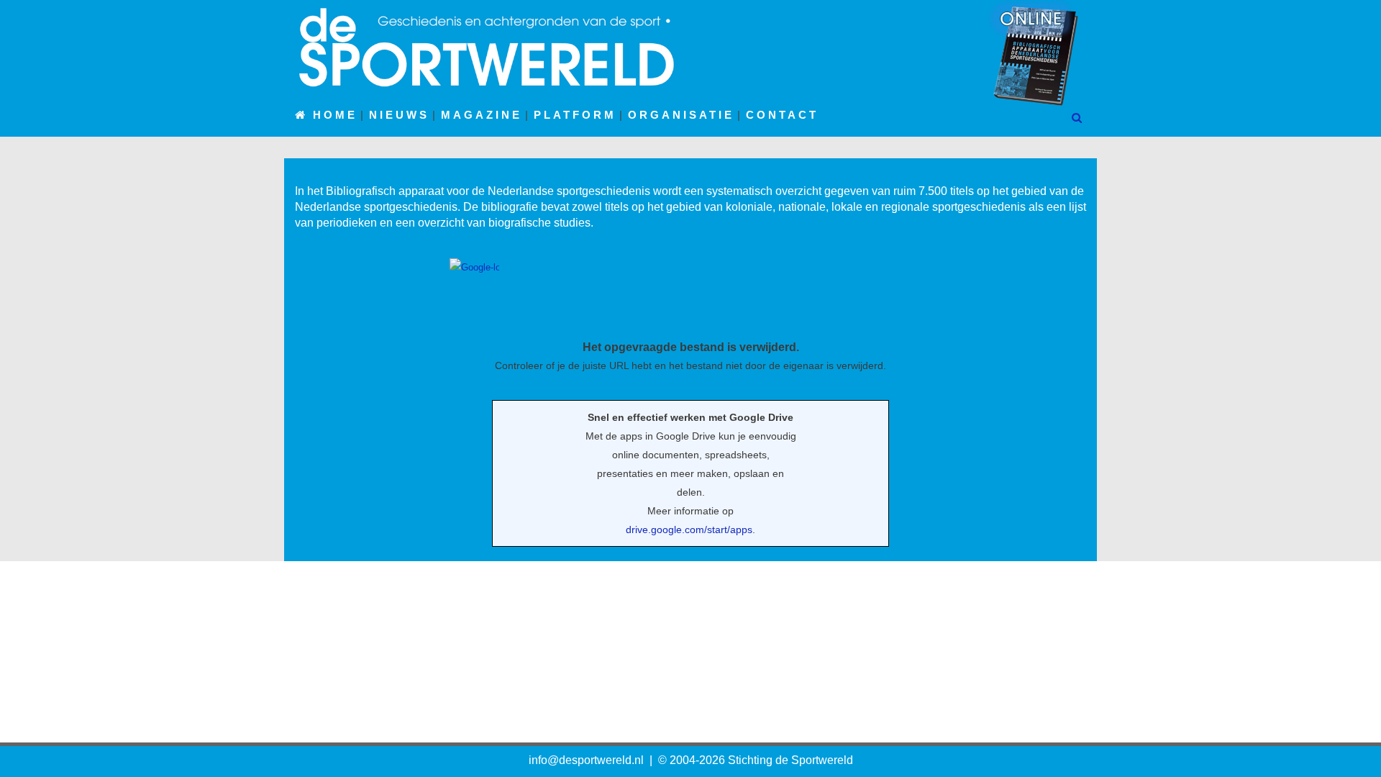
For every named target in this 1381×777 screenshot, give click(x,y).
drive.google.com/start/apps (689, 529)
